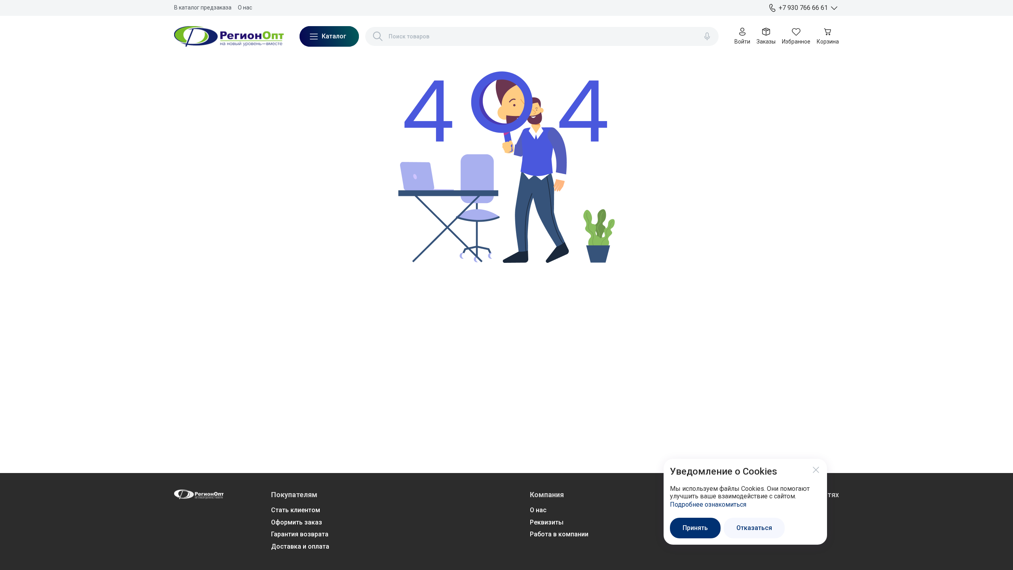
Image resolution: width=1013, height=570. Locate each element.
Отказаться (754, 528)
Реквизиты (546, 522)
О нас (245, 7)
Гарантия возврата (299, 534)
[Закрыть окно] (816, 470)
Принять (695, 528)
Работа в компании (559, 534)
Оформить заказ (296, 522)
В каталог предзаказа (202, 7)
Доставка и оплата (300, 546)
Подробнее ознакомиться (708, 504)
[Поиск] (378, 36)
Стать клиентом (295, 510)
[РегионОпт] (229, 36)
